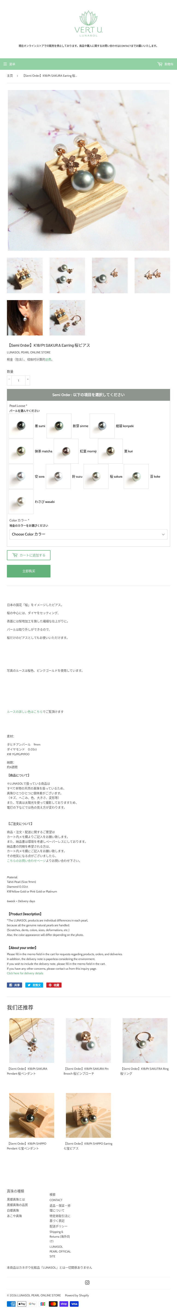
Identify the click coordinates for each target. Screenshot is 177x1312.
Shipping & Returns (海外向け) (60, 1236)
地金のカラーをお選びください (28, 525)
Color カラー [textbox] (28, 522)
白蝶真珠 (13, 1210)
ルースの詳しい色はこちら (25, 711)
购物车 (169, 64)
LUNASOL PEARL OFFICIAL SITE (60, 1251)
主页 (10, 75)
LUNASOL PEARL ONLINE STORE (39, 1295)
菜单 (12, 64)
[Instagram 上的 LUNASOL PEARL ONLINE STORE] (87, 1283)
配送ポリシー (59, 1226)
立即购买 (28, 571)
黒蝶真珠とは (16, 1199)
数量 (10, 371)
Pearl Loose (24, 408)
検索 (53, 1194)
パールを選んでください (24, 411)
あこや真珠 (14, 1216)
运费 (48, 359)
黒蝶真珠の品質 (17, 1205)
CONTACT (56, 1200)
